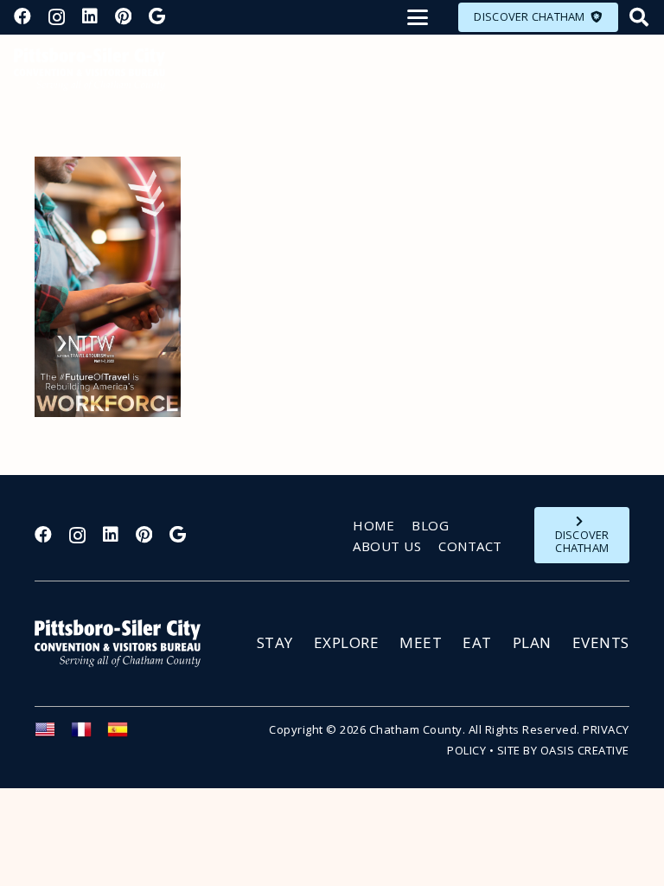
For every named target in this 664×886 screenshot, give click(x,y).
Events (600, 642)
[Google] (157, 16)
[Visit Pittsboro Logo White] (125, 643)
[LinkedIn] (90, 16)
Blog (430, 525)
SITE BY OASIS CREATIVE (563, 750)
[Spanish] (125, 734)
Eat (477, 642)
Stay (275, 642)
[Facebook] (22, 16)
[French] (89, 734)
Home (373, 525)
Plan (532, 642)
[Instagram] (56, 17)
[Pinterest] (123, 16)
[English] (53, 734)
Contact (470, 546)
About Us (387, 546)
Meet (420, 642)
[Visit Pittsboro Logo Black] (89, 69)
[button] (417, 17)
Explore (347, 642)
